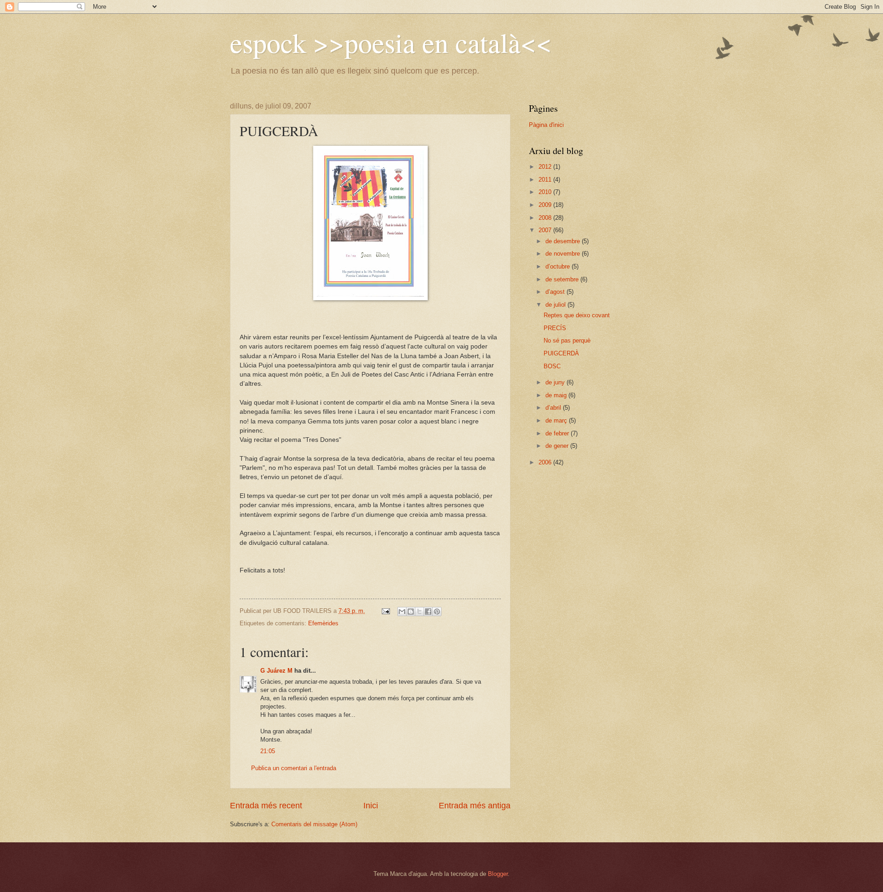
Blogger (498, 873)
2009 (546, 204)
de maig (556, 395)
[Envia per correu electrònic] (402, 611)
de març (557, 420)
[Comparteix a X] (419, 611)
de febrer (558, 433)
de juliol (556, 304)
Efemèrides (323, 623)
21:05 (267, 751)
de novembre (563, 253)
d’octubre (558, 266)
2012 (546, 166)
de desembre (563, 241)
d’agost (556, 291)
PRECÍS (555, 328)
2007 (546, 230)
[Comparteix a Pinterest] (437, 611)
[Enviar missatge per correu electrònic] (385, 610)
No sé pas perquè (567, 340)
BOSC (552, 366)
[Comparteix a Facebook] (428, 611)
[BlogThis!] (410, 611)
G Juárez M (276, 670)
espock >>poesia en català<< (391, 42)
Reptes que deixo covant (577, 315)
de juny (556, 382)
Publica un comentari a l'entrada (293, 768)
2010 (546, 192)
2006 (546, 462)
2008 (546, 217)
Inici (370, 805)
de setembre (562, 279)
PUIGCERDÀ (561, 353)
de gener (557, 445)
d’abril (554, 407)
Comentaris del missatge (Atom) (314, 824)
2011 (546, 179)
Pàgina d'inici (546, 124)
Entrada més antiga (474, 805)
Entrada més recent (266, 805)
